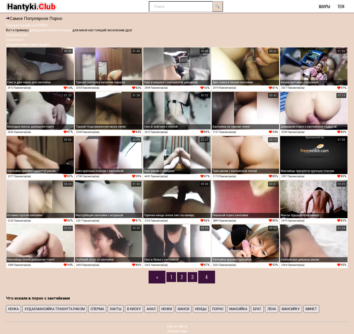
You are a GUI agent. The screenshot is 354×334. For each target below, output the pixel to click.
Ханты (115, 309)
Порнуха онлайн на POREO (27, 25)
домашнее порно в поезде (51, 30)
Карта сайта (177, 326)
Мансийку (291, 309)
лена (271, 309)
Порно (217, 309)
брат (257, 309)
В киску (134, 309)
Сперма (97, 309)
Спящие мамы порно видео (28, 44)
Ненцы (200, 309)
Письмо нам (177, 331)
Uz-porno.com (17, 35)
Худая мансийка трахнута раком (55, 309)
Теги (340, 6)
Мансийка (238, 309)
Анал (151, 309)
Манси (183, 309)
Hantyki (31, 6)
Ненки (166, 309)
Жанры (324, 6)
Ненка (13, 309)
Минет (311, 309)
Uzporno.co (15, 40)
